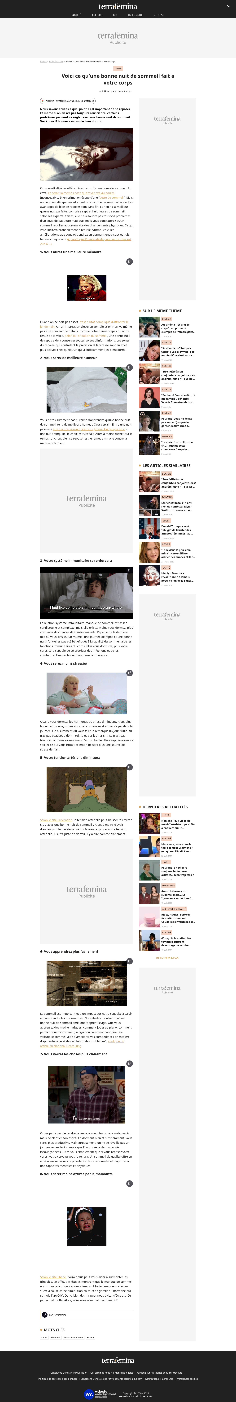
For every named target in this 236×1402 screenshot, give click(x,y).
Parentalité (135, 14)
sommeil (55, 1337)
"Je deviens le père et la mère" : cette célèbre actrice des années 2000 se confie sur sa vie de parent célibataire (178, 557)
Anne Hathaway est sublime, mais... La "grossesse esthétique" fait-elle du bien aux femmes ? (176, 898)
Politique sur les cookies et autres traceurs (159, 1372)
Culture (97, 14)
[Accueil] (118, 6)
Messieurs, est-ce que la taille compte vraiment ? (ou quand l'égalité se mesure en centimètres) (177, 849)
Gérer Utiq (167, 1378)
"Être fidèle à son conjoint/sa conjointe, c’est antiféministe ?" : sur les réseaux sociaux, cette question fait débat (178, 379)
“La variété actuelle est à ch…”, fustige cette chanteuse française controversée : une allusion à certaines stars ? (178, 449)
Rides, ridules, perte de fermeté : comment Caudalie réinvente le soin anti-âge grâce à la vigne (178, 920)
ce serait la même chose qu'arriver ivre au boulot (81, 193)
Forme (90, 1337)
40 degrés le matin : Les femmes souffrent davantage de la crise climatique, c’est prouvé (176, 943)
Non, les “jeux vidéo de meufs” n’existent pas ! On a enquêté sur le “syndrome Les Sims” (178, 826)
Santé (44, 1337)
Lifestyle (159, 14)
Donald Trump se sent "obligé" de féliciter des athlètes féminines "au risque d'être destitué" (176, 532)
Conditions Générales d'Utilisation (69, 1372)
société (76, 14)
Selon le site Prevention (56, 820)
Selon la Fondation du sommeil (86, 336)
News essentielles (73, 1337)
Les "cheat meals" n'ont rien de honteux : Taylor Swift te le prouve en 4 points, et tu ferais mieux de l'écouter (177, 510)
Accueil (43, 61)
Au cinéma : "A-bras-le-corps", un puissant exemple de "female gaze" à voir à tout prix (177, 330)
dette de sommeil (112, 197)
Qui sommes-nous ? (101, 1372)
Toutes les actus (56, 61)
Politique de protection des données (57, 1378)
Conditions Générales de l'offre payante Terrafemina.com (111, 1378)
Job (115, 14)
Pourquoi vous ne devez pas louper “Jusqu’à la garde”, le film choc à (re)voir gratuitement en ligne (176, 426)
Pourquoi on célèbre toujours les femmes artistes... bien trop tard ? (177, 871)
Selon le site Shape (53, 1277)
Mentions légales (124, 1372)
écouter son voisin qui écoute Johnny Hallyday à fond (89, 429)
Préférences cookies (187, 1378)
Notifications (152, 1378)
